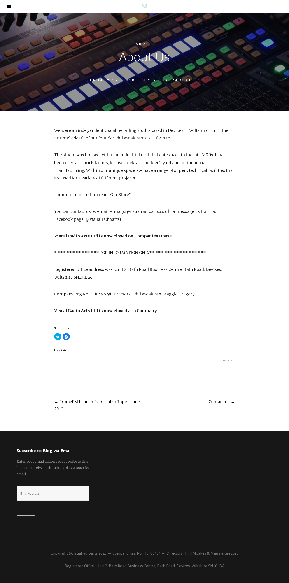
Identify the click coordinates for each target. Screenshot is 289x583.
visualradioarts (177, 80)
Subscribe (26, 512)
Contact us (222, 401)
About (145, 44)
